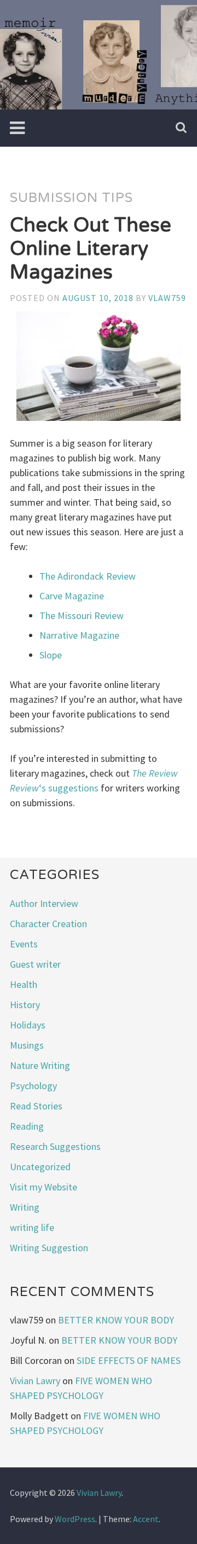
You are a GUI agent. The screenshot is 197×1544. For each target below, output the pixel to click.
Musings (27, 1045)
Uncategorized (40, 1166)
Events (24, 944)
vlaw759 (167, 297)
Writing (24, 1207)
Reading (27, 1126)
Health (23, 984)
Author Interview (44, 903)
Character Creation (48, 923)
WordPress (75, 1518)
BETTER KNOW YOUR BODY (116, 1320)
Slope (50, 655)
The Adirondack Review (87, 576)
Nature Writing (40, 1065)
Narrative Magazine (79, 635)
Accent (146, 1518)
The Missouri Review (81, 615)
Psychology (33, 1085)
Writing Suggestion (49, 1247)
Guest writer (35, 964)
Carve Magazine (71, 595)
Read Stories (36, 1106)
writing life (32, 1227)
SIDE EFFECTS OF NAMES (129, 1360)
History (25, 1004)
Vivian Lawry (35, 1380)
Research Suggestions (55, 1146)
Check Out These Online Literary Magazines (90, 248)
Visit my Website (43, 1187)
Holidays (27, 1025)
